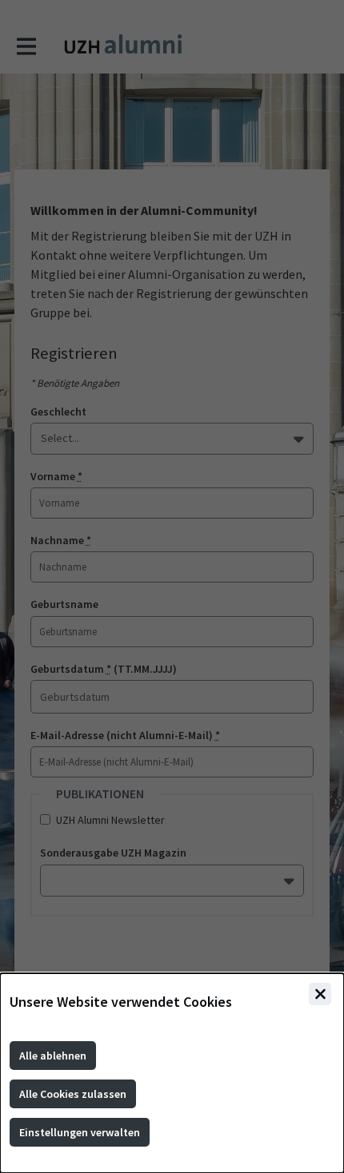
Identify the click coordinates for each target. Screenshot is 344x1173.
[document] (172, 1073)
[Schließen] (320, 994)
